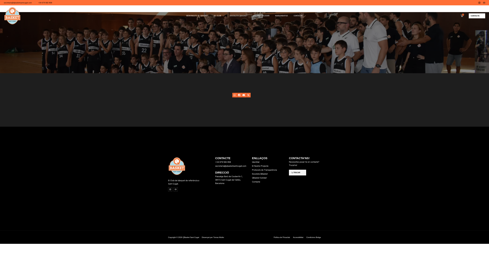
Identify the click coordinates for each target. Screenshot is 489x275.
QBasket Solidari (261, 16)
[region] (33, 255)
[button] (234, 95)
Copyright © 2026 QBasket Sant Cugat (183, 237)
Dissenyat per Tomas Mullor (213, 237)
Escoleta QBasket (238, 16)
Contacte (298, 16)
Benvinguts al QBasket (197, 16)
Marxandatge (281, 16)
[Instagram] (479, 3)
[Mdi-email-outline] (484, 3)
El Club (217, 16)
